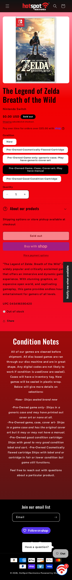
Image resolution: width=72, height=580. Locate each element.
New (11, 142)
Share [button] (10, 320)
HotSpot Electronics (29, 573)
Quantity (8, 187)
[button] (7, 6)
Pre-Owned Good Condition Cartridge (33, 179)
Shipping (7, 122)
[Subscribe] (56, 517)
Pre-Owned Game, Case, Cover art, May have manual (35, 170)
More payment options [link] (36, 255)
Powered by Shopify (51, 573)
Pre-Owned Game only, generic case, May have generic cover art (36, 160)
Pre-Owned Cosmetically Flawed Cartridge (37, 150)
